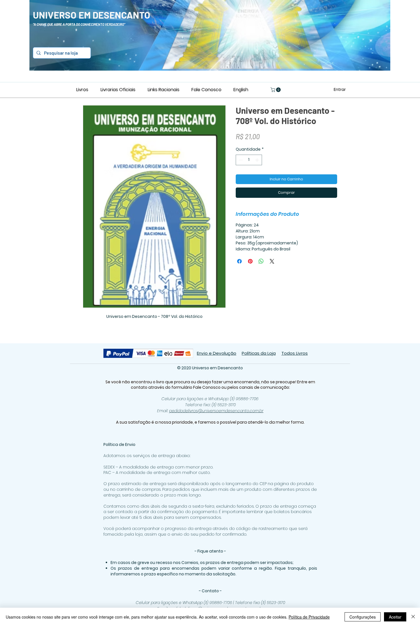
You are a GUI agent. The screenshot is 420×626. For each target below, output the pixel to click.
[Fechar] (413, 616)
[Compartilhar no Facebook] (239, 261)
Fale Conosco (207, 387)
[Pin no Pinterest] (250, 261)
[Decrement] (240, 160)
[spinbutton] (249, 160)
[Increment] (257, 160)
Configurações (362, 617)
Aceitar (395, 617)
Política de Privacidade (309, 617)
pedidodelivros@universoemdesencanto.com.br (216, 411)
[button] (276, 89)
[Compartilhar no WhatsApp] (261, 261)
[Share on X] (272, 261)
